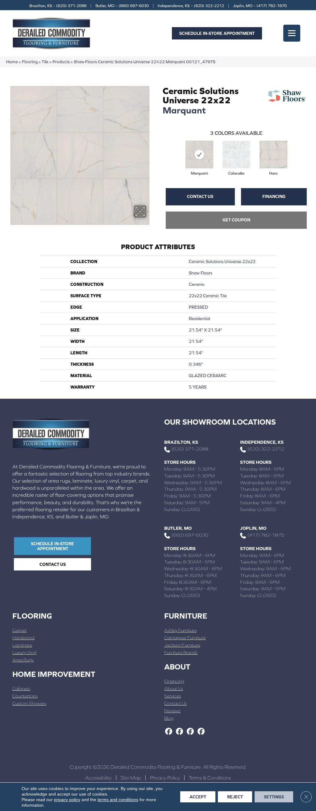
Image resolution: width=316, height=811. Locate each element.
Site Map (131, 777)
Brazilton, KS (181, 442)
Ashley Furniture (180, 630)
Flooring (30, 61)
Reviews (172, 710)
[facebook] (168, 732)
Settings (274, 796)
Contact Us (200, 196)
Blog (168, 718)
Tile (45, 61)
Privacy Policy (165, 777)
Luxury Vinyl (24, 652)
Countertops (25, 695)
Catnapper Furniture (185, 637)
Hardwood (23, 637)
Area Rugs (23, 659)
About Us (173, 688)
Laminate (22, 645)
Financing (273, 196)
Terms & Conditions (210, 777)
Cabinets (21, 688)
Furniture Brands (181, 652)
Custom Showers (29, 703)
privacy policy (67, 799)
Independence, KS (262, 442)
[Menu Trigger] (291, 33)
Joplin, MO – (260, 6)
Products (61, 61)
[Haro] (273, 154)
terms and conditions (118, 799)
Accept (197, 796)
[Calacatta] (236, 154)
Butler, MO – (122, 6)
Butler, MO (178, 528)
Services (172, 695)
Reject (235, 796)
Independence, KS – (191, 6)
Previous (159, 148)
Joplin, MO (253, 528)
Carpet (19, 630)
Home (12, 61)
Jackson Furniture (182, 645)
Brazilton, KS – (57, 6)
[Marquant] (199, 154)
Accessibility (98, 777)
